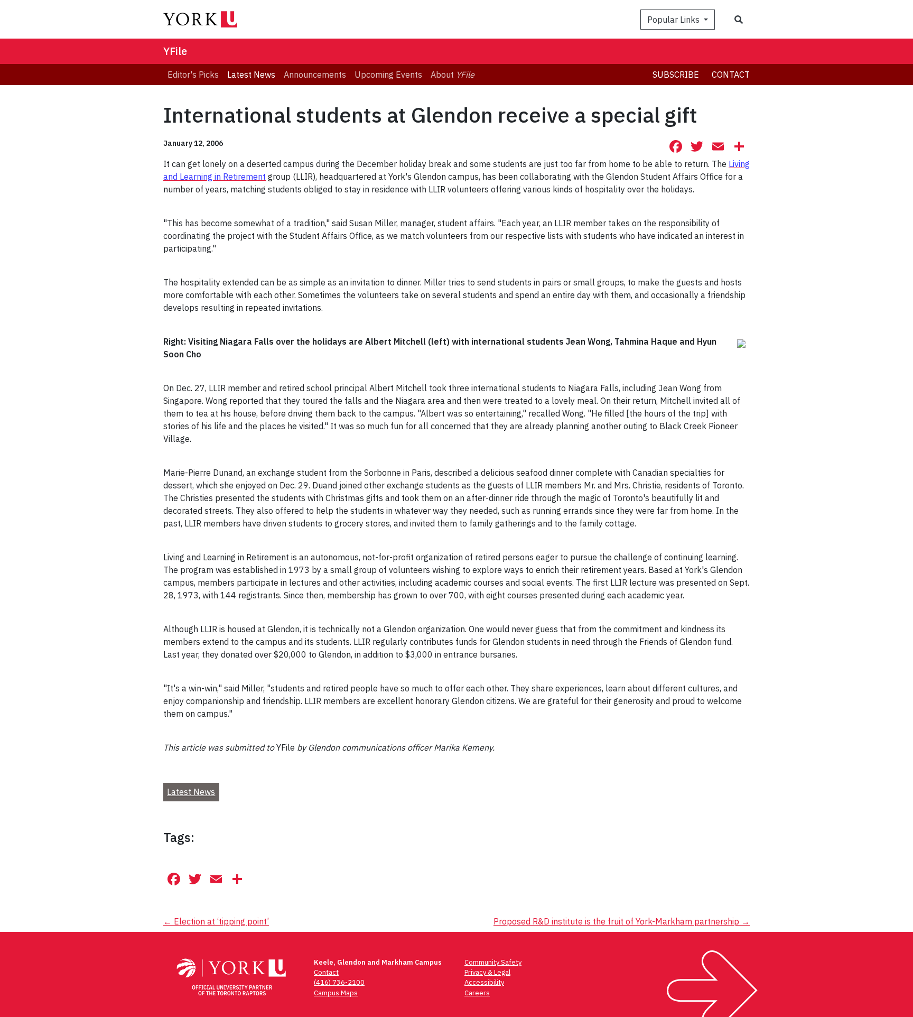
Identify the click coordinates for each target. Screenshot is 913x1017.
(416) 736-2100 (339, 982)
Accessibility (484, 982)
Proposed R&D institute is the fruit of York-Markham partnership (621, 921)
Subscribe (676, 74)
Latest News (191, 792)
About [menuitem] (452, 74)
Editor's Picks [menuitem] (193, 74)
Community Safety (492, 962)
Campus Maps (336, 992)
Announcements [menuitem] (315, 74)
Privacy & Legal (487, 972)
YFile (175, 51)
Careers (477, 992)
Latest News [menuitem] (251, 74)
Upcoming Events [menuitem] (388, 74)
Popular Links (674, 19)
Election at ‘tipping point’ (216, 921)
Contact (731, 74)
